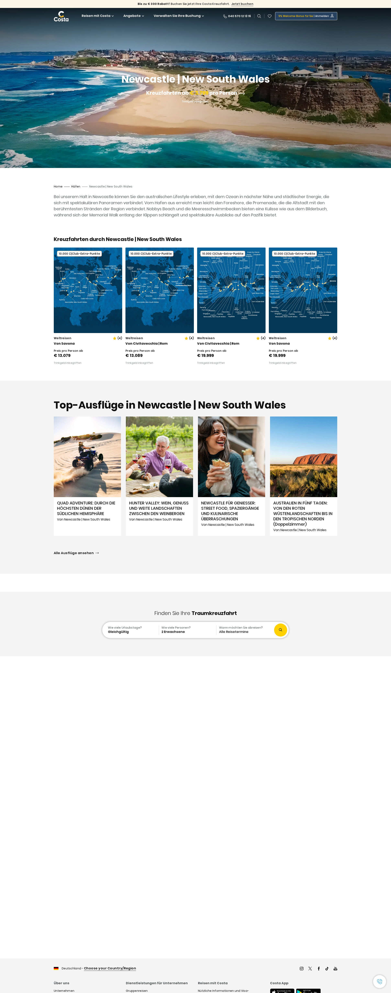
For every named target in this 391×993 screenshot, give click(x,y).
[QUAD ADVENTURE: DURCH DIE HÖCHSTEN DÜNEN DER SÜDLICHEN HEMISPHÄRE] (87, 476)
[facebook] (319, 969)
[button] (270, 16)
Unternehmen (64, 991)
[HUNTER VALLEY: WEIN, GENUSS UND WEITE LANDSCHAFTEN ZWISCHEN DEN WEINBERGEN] (159, 476)
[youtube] (335, 969)
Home (58, 186)
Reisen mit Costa (96, 15)
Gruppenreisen (137, 991)
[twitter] (310, 969)
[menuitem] (130, 630)
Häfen (75, 186)
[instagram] (301, 969)
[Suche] (259, 16)
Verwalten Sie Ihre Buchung (177, 15)
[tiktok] (327, 969)
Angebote (132, 15)
